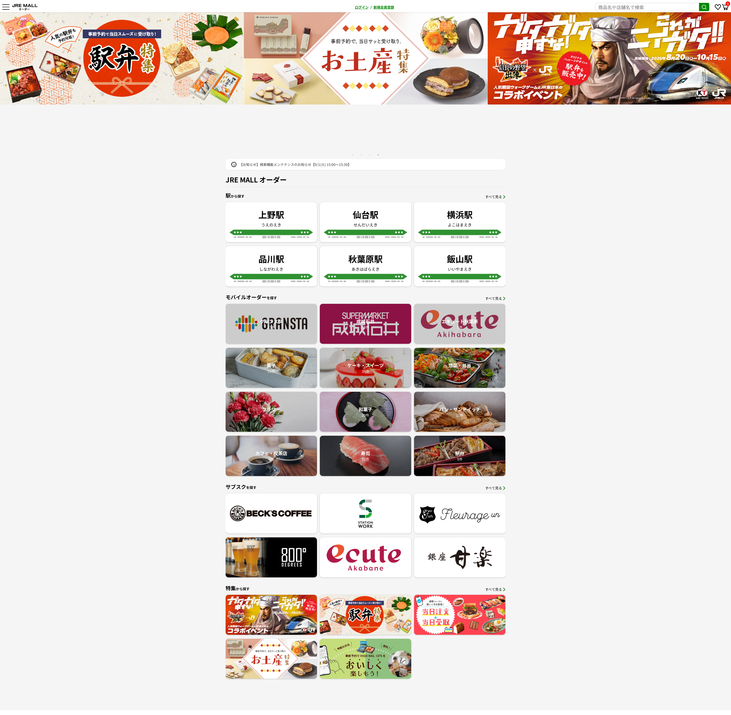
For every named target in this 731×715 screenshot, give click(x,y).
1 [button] (353, 155)
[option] (321, 58)
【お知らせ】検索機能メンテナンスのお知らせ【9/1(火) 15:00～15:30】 (295, 164)
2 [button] (361, 155)
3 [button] (370, 155)
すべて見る (493, 196)
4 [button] (378, 155)
